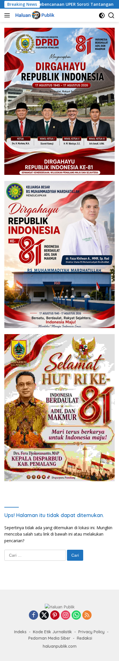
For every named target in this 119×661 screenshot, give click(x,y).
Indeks (20, 631)
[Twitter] (44, 615)
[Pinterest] (55, 615)
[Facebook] (33, 615)
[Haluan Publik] (35, 15)
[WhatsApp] (76, 615)
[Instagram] (65, 615)
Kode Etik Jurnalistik (52, 631)
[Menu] (8, 15)
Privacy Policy (91, 631)
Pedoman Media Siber (49, 638)
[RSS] (87, 615)
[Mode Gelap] (101, 15)
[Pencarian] (111, 15)
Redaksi (84, 638)
